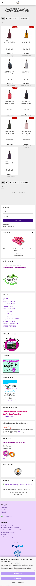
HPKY (8, 313)
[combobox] (13, 18)
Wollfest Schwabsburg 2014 (10, 323)
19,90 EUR (18, 254)
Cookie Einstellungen (8, 537)
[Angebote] (32, 480)
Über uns (5, 298)
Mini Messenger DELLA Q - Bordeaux (9, 41)
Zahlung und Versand (8, 525)
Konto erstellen (7, 224)
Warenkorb (4, 507)
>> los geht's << (8, 416)
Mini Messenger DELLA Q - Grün (9, 132)
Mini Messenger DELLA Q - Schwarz (26, 102)
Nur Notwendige (18, 578)
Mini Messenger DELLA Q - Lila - (9, 162)
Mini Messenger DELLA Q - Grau (26, 72)
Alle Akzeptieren (18, 573)
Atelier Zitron (10, 315)
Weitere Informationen (18, 582)
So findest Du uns (11, 305)
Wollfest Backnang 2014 (9, 321)
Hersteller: (6, 310)
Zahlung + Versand (8, 306)
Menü (2, 2)
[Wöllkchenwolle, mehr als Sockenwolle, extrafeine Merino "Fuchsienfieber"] (18, 241)
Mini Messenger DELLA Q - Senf (26, 41)
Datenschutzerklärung (28, 570)
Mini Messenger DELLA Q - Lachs (9, 102)
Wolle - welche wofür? (9, 308)
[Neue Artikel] (32, 233)
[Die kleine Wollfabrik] (18, 2)
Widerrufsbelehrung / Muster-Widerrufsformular (15, 530)
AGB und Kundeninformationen (11, 527)
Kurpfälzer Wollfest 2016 (9, 326)
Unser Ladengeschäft (9, 301)
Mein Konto (4, 509)
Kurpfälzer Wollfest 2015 (9, 325)
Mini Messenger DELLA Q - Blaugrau (9, 72)
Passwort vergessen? (8, 226)
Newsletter (4, 511)
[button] (3, 18)
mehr (19, 431)
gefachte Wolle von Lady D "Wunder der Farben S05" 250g (18, 489)
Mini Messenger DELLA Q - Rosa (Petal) (26, 133)
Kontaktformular (5, 506)
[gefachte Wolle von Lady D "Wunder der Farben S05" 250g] (18, 485)
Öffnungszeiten (11, 303)
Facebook (5, 300)
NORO (8, 316)
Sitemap (3, 512)
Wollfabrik (9, 311)
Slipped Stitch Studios (13, 318)
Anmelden (18, 220)
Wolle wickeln (7, 320)
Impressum (6, 534)
